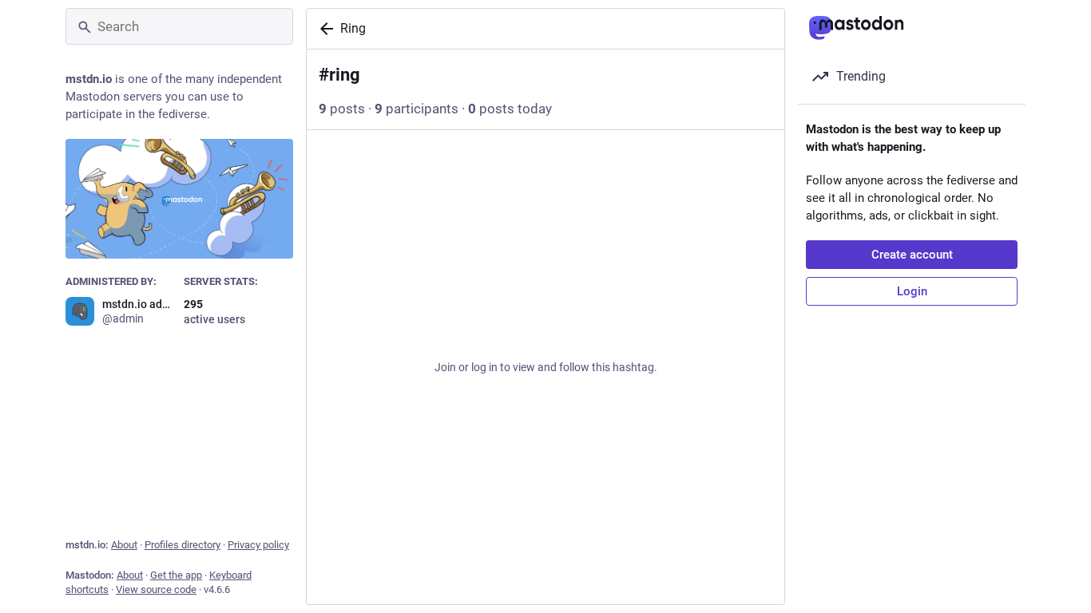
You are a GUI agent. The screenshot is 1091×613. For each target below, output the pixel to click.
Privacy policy (258, 545)
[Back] (323, 29)
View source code (156, 589)
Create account (912, 254)
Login (912, 291)
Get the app (176, 575)
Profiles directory (182, 545)
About (124, 545)
